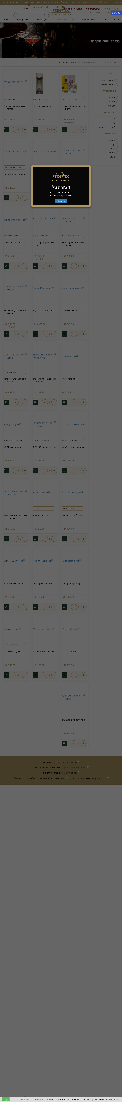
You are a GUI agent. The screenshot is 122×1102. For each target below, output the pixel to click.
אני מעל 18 (61, 201)
